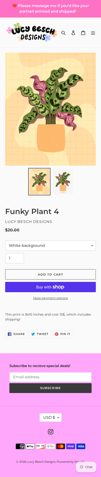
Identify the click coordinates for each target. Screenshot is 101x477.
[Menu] (93, 32)
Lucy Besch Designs (41, 461)
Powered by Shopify (71, 461)
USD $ (49, 417)
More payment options (50, 298)
